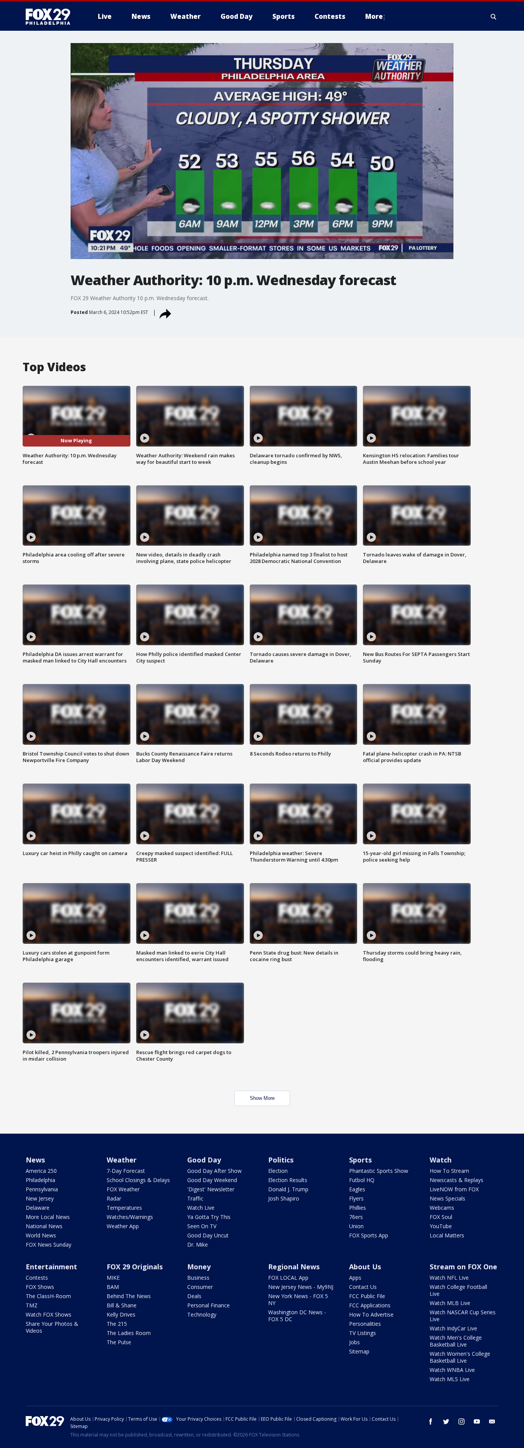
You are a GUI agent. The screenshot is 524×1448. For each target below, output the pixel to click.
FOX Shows (40, 1286)
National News (44, 1226)
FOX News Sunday (48, 1244)
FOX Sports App (368, 1235)
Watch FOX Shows (48, 1314)
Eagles (357, 1189)
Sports (360, 1159)
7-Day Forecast (126, 1170)
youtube (477, 1421)
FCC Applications (370, 1305)
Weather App (123, 1226)
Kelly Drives (121, 1314)
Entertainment (51, 1266)
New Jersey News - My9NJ (300, 1286)
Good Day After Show (214, 1170)
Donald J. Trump (288, 1189)
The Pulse (119, 1342)
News (35, 1159)
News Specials (447, 1198)
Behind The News (129, 1296)
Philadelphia (40, 1180)
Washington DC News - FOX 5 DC (297, 1316)
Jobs (354, 1342)
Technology (201, 1314)
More (374, 16)
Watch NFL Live (449, 1277)
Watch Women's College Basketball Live (460, 1357)
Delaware (37, 1207)
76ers (356, 1217)
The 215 (117, 1323)
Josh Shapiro (283, 1198)
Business (198, 1277)
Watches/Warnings (130, 1217)
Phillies (357, 1207)
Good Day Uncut (208, 1235)
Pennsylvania (42, 1189)
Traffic (195, 1198)
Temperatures (124, 1207)
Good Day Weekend (212, 1180)
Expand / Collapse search (493, 16)
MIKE (113, 1277)
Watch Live (200, 1207)
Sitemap (359, 1351)
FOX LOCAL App (288, 1277)
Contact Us (363, 1286)
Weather (122, 1159)
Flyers (356, 1198)
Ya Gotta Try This (209, 1217)
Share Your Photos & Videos (52, 1327)
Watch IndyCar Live (453, 1328)
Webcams (442, 1207)
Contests (37, 1277)
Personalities (365, 1323)
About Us (365, 1266)
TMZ (32, 1305)
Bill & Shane (122, 1305)
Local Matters (447, 1235)
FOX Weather (123, 1189)
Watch (440, 1159)
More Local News (48, 1217)
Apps (355, 1277)
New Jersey (40, 1198)
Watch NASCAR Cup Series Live (463, 1316)
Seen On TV (201, 1226)
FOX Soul (441, 1217)
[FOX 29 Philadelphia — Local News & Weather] (51, 16)
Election (278, 1170)
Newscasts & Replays (456, 1180)
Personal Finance (208, 1305)
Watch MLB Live (450, 1303)
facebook (431, 1421)
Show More (262, 1098)
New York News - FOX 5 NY (298, 1299)
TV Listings (362, 1333)
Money (199, 1266)
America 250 (41, 1170)
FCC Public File (367, 1296)
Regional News (294, 1266)
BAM (113, 1286)
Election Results (287, 1180)
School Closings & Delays (138, 1180)
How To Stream (449, 1170)
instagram (461, 1421)
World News (41, 1235)
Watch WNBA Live (452, 1369)
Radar (114, 1198)
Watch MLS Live (450, 1379)
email (492, 1421)
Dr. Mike (197, 1244)
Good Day (204, 1159)
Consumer (200, 1286)
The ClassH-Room (48, 1296)
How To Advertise (371, 1314)
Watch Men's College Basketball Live (456, 1341)
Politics (280, 1159)
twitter (446, 1421)
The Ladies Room (129, 1333)
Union (356, 1226)
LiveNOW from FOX (454, 1189)
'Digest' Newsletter (210, 1189)
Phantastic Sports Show (378, 1170)
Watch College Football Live (458, 1290)
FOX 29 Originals (135, 1266)
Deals (194, 1296)
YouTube (441, 1226)
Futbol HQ (361, 1180)
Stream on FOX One (463, 1266)
